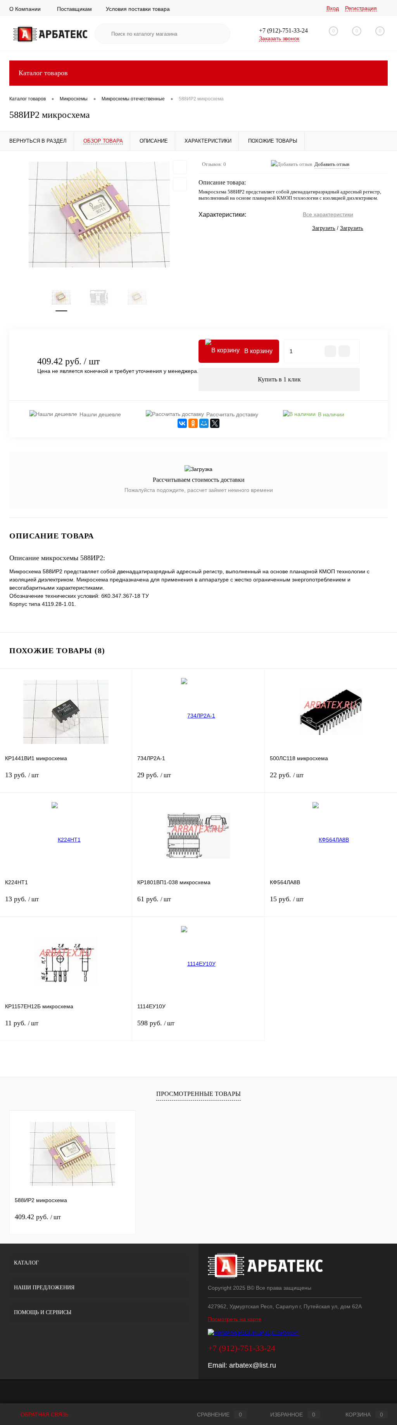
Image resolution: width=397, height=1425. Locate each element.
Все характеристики (328, 214)
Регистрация (361, 8)
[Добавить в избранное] (180, 167)
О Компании (25, 9)
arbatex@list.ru (252, 1365)
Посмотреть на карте (234, 1319)
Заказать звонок (279, 38)
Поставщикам (74, 9)
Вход (332, 8)
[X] (214, 423)
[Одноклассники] (193, 423)
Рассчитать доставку (232, 414)
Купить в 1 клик (279, 379)
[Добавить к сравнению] (180, 184)
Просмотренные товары (198, 1093)
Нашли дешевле (100, 414)
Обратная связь (44, 1414)
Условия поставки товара (138, 9)
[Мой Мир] (204, 423)
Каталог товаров (43, 73)
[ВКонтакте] (182, 423)
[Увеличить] (99, 214)
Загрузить (323, 228)
